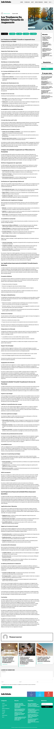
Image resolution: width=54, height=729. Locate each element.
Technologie (31, 27)
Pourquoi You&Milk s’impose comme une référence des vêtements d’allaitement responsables (19, 705)
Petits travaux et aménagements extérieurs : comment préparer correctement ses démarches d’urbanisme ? (46, 44)
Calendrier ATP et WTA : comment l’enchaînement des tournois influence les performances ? (47, 97)
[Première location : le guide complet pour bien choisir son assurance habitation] (44, 649)
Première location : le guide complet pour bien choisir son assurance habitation (47, 50)
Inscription (47, 68)
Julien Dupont (4, 664)
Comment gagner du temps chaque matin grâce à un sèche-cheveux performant (20, 718)
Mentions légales (40, 727)
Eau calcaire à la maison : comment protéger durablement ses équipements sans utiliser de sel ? (47, 54)
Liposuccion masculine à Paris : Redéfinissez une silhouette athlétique (19, 709)
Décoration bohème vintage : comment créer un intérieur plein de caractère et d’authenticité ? (47, 38)
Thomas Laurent (7, 13)
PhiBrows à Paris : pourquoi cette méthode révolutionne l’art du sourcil (19, 714)
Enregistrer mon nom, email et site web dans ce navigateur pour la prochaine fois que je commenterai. (19, 684)
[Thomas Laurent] (2, 13)
